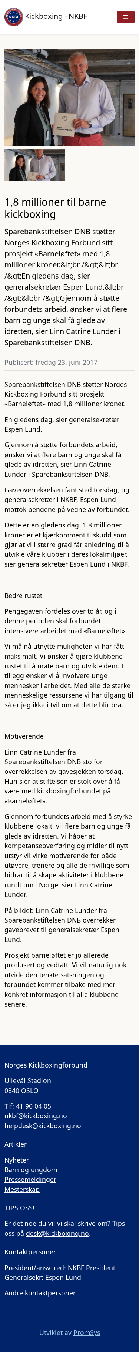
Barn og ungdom (30, 1169)
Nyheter (16, 1160)
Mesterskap (22, 1189)
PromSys (86, 1332)
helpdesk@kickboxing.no (42, 1125)
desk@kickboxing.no (57, 1233)
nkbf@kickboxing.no (35, 1115)
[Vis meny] (126, 17)
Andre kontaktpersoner (40, 1292)
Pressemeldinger (30, 1179)
